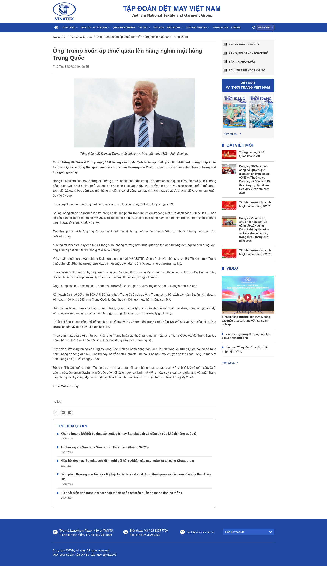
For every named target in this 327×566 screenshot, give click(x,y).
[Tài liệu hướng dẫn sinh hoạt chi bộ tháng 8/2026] (229, 205)
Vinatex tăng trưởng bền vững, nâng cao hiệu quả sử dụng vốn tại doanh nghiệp (246, 320)
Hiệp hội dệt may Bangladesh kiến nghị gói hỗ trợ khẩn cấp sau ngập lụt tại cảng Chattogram (127, 460)
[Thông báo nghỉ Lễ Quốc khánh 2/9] (229, 154)
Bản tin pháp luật (242, 61)
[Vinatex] (72, 11)
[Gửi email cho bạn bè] (63, 413)
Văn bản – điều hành (166, 27)
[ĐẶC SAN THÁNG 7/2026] (261, 111)
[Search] (254, 27)
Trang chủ (59, 36)
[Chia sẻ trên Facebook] (56, 413)
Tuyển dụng (220, 27)
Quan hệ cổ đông (124, 27)
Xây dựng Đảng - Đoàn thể (248, 53)
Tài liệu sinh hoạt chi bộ (247, 70)
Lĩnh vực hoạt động (94, 27)
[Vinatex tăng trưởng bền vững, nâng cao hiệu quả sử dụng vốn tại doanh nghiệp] (248, 303)
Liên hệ (236, 27)
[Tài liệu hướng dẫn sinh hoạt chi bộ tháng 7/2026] (229, 253)
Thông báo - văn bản (244, 44)
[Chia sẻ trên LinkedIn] (70, 413)
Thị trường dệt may (80, 36)
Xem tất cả (230, 133)
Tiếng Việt (264, 27)
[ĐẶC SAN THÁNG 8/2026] (235, 111)
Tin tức (143, 27)
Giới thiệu (69, 27)
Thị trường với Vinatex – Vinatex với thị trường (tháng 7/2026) (105, 447)
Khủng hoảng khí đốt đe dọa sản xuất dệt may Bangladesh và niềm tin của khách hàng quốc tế (129, 433)
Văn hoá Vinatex (196, 27)
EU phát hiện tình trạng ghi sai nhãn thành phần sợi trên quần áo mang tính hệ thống (121, 492)
